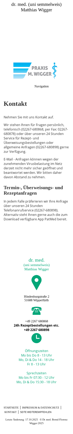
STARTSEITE (11, 407)
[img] (36, 28)
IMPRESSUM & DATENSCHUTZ (40, 407)
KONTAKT (10, 412)
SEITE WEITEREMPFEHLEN (36, 412)
